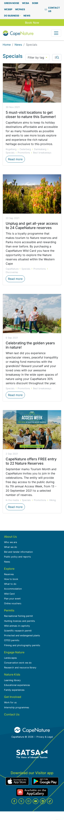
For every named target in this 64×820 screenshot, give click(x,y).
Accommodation (13, 588)
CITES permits (11, 640)
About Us (10, 536)
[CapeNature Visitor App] (17, 781)
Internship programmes (16, 707)
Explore (9, 568)
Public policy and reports (17, 556)
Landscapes (10, 658)
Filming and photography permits (22, 645)
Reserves (9, 574)
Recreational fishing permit (18, 616)
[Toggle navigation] (56, 33)
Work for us (10, 702)
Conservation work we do (18, 662)
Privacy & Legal (44, 736)
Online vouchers (12, 603)
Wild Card (9, 593)
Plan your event (12, 598)
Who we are (10, 542)
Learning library (12, 680)
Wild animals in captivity (17, 625)
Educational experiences (17, 685)
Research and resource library (20, 667)
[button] (12, 15)
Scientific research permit (18, 630)
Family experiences (14, 690)
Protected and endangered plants (22, 635)
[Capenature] (18, 33)
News (18, 44)
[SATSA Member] (32, 754)
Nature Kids (12, 674)
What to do (10, 584)
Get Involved (12, 697)
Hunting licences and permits (19, 621)
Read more (16, 159)
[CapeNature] (32, 730)
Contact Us (12, 714)
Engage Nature (14, 652)
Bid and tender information (18, 552)
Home (7, 44)
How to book (11, 579)
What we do (10, 547)
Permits (9, 610)
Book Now (32, 22)
